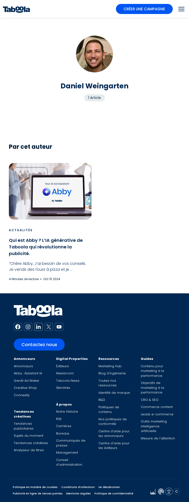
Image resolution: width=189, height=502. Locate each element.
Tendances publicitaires (23, 426)
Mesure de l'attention (158, 438)
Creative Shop (25, 387)
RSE (59, 419)
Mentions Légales (78, 493)
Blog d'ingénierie (112, 373)
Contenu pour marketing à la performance (152, 371)
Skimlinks (63, 387)
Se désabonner (109, 487)
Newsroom (65, 373)
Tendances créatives (24, 414)
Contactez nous (39, 344)
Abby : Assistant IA (28, 373)
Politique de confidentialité (113, 493)
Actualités (21, 230)
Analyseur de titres (29, 450)
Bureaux (62, 433)
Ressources (108, 358)
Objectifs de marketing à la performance (152, 387)
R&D (101, 399)
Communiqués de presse (70, 443)
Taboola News (67, 380)
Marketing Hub (110, 366)
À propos (64, 404)
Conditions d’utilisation (78, 487)
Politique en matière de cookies (35, 487)
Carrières (63, 426)
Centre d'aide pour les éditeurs (113, 445)
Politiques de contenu (108, 409)
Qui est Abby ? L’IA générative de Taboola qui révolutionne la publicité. (46, 247)
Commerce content (157, 407)
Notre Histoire (67, 411)
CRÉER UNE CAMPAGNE (144, 9)
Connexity (22, 395)
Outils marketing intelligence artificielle (154, 426)
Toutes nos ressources (107, 383)
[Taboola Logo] (16, 9)
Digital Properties (72, 358)
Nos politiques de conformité (112, 421)
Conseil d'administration (69, 462)
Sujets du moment (28, 435)
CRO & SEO (149, 399)
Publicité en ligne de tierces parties (38, 493)
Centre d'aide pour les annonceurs (113, 433)
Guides (147, 358)
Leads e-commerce (157, 414)
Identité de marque (114, 392)
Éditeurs (62, 366)
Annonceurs (24, 358)
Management (67, 452)
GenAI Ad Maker (26, 380)
